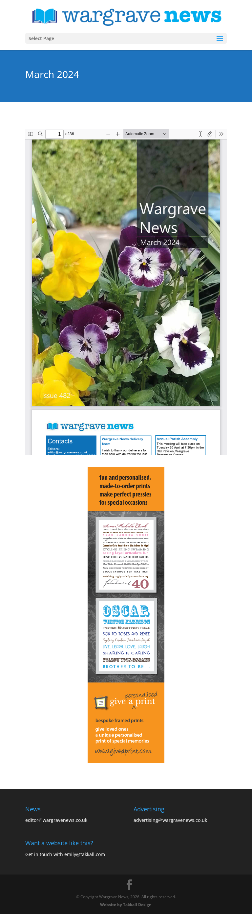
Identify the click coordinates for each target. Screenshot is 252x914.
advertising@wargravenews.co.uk (170, 820)
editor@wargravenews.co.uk (56, 820)
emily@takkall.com (84, 854)
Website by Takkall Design (126, 904)
